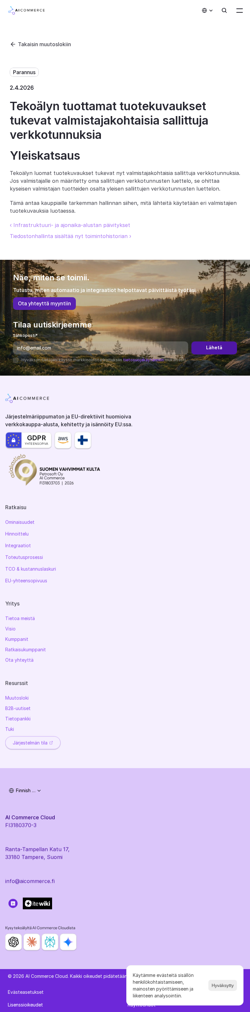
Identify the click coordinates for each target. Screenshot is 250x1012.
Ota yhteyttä (19, 660)
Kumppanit (16, 639)
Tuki (9, 729)
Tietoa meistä (20, 618)
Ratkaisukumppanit (25, 649)
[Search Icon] (224, 10)
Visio (10, 629)
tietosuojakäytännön (143, 359)
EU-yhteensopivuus (26, 580)
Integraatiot (18, 545)
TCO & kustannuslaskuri (30, 569)
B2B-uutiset (18, 708)
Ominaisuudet (20, 522)
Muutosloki (17, 697)
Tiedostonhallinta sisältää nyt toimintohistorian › (70, 236)
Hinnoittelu (17, 534)
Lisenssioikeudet (25, 1004)
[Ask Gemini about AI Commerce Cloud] (68, 942)
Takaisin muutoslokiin (44, 44)
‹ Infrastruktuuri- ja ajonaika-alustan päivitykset (70, 225)
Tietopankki (18, 718)
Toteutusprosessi (24, 557)
